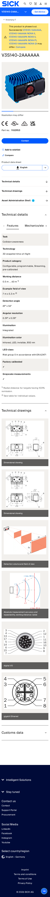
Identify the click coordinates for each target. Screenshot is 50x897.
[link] (10, 3)
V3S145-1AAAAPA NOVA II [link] (22, 37)
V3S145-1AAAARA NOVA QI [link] (23, 44)
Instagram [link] (7, 838)
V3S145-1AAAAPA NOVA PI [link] (22, 40)
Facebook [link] (7, 833)
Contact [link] (6, 806)
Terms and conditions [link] (25, 874)
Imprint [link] (25, 870)
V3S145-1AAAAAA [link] (32, 30)
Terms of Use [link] (25, 879)
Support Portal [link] (9, 810)
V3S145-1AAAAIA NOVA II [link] (22, 33)
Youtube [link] (6, 842)
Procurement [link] (8, 815)
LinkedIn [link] (6, 829)
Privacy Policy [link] (25, 883)
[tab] (12, 226)
